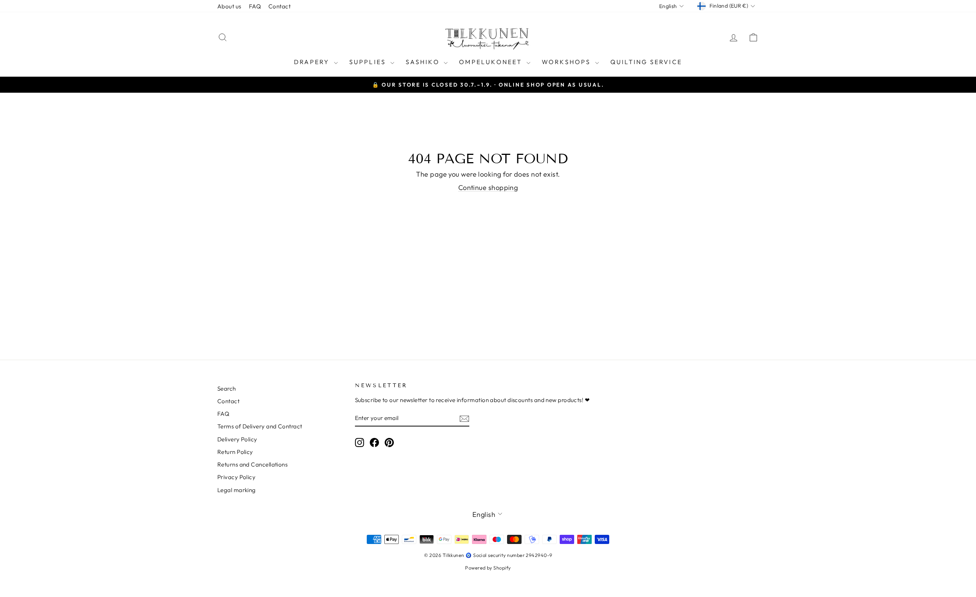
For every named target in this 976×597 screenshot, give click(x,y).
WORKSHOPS (567, 62)
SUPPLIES (368, 62)
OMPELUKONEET (492, 62)
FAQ (255, 6)
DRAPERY (313, 62)
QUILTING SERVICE (646, 62)
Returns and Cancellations (252, 464)
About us (229, 6)
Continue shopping (488, 187)
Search (226, 388)
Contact (279, 6)
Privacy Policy (236, 477)
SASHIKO (424, 62)
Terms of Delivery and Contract (259, 426)
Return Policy (235, 451)
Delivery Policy (237, 439)
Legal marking (236, 490)
